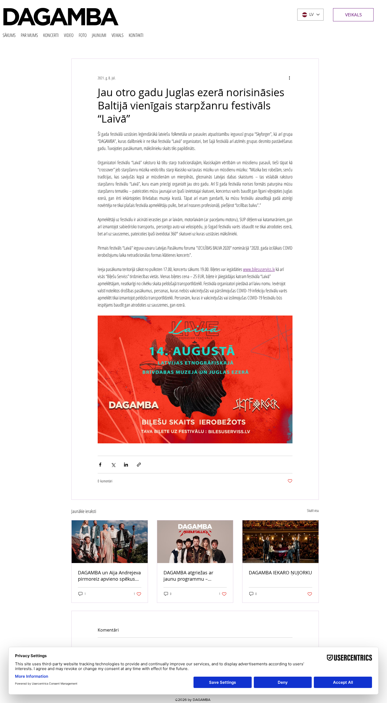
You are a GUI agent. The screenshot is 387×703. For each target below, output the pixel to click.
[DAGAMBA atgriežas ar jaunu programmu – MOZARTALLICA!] (195, 541)
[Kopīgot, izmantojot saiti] (138, 464)
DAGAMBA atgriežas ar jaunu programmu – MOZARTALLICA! (188, 575)
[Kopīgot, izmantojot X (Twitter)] (113, 464)
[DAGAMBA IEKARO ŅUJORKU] (280, 541)
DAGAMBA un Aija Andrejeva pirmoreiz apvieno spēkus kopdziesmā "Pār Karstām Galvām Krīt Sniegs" (109, 575)
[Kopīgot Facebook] (100, 464)
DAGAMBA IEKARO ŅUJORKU (280, 572)
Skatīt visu (313, 510)
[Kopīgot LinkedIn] (125, 464)
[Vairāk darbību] (289, 78)
